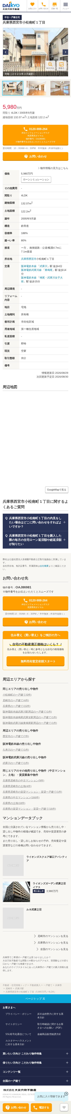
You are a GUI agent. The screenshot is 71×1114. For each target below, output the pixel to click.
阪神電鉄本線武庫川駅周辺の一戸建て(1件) (27, 711)
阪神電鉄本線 (28, 266)
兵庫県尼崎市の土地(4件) (17, 786)
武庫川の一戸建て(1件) (16, 763)
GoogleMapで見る (56, 489)
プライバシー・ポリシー (18, 1014)
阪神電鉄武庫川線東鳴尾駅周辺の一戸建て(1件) (30, 722)
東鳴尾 (48, 269)
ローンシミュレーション (36, 179)
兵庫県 (25, 258)
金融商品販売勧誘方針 (49, 1034)
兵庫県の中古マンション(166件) (21, 797)
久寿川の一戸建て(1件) (16, 749)
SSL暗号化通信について (18, 1034)
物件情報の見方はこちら (54, 168)
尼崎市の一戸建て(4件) (16, 700)
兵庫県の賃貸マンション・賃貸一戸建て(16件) (29, 808)
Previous (5, 52)
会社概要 (44, 566)
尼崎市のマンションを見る (53, 936)
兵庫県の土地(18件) (14, 803)
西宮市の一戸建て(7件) (16, 736)
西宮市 (32, 258)
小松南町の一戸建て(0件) (17, 694)
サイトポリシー (13, 1024)
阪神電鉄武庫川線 (31, 269)
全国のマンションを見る (54, 949)
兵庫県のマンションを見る (53, 942)
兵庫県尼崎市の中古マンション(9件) (23, 780)
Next (65, 52)
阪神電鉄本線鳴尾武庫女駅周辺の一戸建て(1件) (30, 717)
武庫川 (43, 266)
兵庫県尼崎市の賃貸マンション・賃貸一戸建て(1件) (32, 791)
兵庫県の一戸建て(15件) (16, 706)
